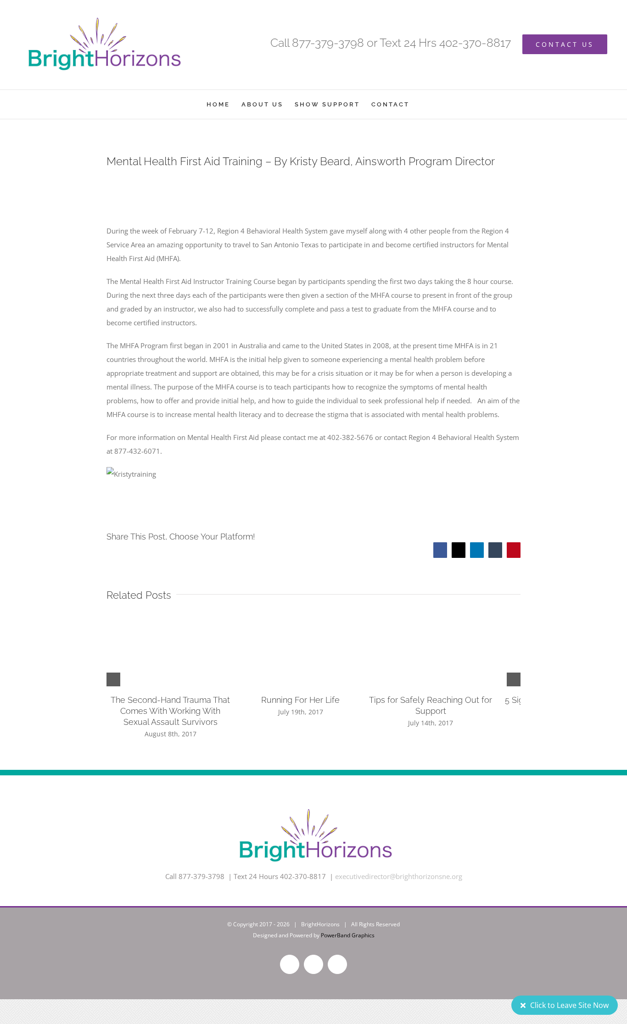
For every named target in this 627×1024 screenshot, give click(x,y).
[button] (113, 679)
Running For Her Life (313, 700)
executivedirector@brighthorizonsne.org (398, 876)
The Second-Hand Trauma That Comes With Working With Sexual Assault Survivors (175, 711)
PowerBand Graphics (348, 935)
